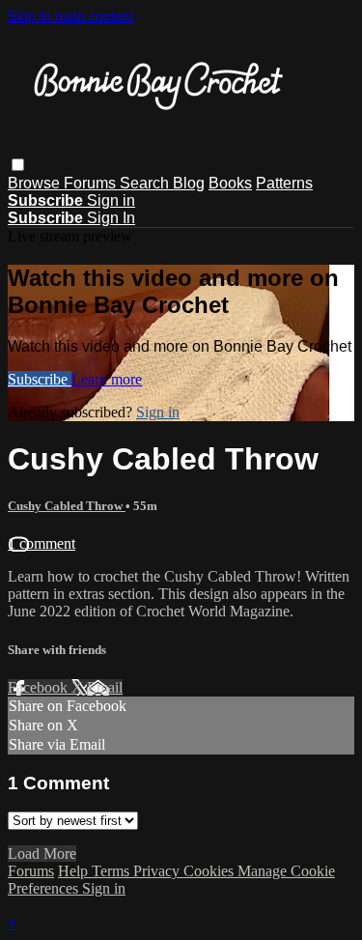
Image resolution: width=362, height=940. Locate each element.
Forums (92, 183)
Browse (36, 183)
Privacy (158, 871)
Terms (112, 871)
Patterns (284, 183)
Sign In (111, 218)
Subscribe (39, 379)
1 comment (41, 543)
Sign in (111, 200)
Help (75, 871)
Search (146, 183)
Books (230, 183)
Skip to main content (70, 16)
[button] (18, 164)
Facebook (39, 687)
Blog (189, 183)
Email (105, 687)
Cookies (210, 871)
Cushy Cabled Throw (66, 505)
